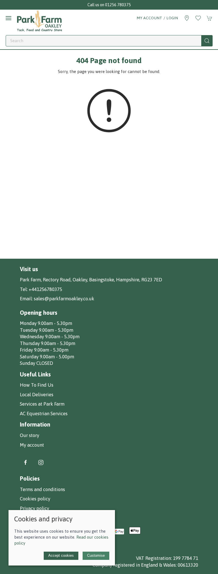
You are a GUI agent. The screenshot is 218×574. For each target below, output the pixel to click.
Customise (96, 555)
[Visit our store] (187, 18)
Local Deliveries (36, 394)
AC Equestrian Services (44, 413)
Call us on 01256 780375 (109, 5)
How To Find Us (36, 385)
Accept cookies (61, 555)
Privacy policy (34, 508)
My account (32, 445)
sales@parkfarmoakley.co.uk (64, 298)
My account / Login (157, 18)
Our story (29, 435)
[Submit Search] (207, 40)
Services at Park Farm (42, 404)
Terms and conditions (42, 489)
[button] (8, 18)
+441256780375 (45, 289)
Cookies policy (35, 499)
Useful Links (35, 374)
